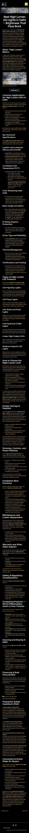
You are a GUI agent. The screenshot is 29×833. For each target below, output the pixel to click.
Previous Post (4, 810)
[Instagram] (13, 825)
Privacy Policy (6, 828)
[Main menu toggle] (26, 4)
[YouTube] (16, 825)
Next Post (25, 810)
